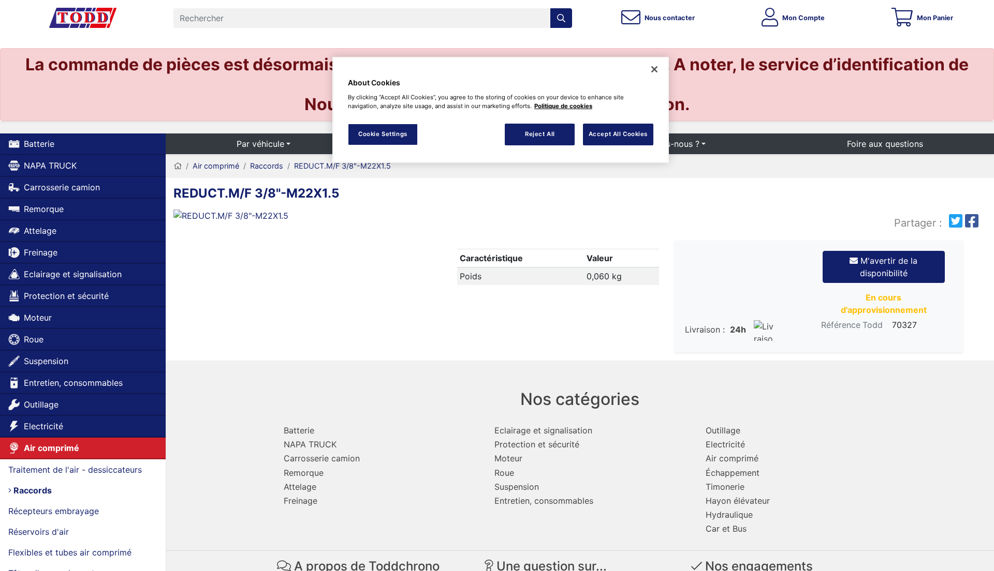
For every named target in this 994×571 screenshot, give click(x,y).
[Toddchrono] (82, 18)
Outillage (41, 404)
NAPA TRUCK (50, 165)
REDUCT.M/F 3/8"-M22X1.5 (342, 165)
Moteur (38, 317)
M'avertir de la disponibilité (887, 267)
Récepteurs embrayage (53, 511)
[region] (500, 110)
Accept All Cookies (618, 134)
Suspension (46, 361)
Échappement (732, 473)
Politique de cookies (563, 106)
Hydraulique (729, 514)
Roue (33, 339)
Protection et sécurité (66, 296)
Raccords (31, 490)
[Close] (654, 69)
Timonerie (725, 487)
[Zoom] (302, 217)
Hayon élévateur (738, 500)
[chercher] (561, 18)
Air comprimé (51, 448)
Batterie (39, 144)
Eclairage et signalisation (73, 274)
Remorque (44, 209)
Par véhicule (260, 144)
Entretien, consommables (73, 383)
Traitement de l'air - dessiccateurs (75, 469)
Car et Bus (726, 528)
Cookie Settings (382, 134)
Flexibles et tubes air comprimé (69, 552)
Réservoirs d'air (38, 532)
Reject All (540, 134)
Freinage (40, 252)
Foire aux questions (885, 144)
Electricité (43, 426)
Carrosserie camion (62, 187)
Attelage (40, 231)
